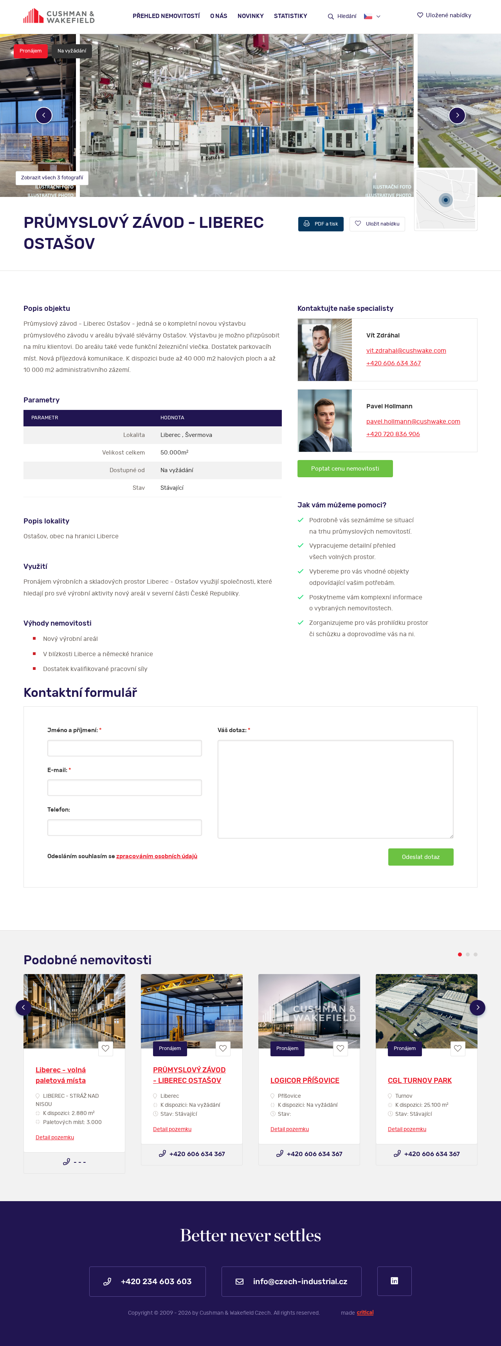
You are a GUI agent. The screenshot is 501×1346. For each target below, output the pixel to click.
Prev (43, 115)
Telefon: (58, 810)
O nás (218, 16)
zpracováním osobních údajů (156, 856)
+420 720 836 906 (393, 434)
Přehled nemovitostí (166, 16)
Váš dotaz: (234, 730)
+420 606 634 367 (393, 363)
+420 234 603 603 (155, 1282)
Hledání (346, 16)
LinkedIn (394, 1281)
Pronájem (31, 51)
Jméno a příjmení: (74, 730)
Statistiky (290, 16)
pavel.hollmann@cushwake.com (413, 422)
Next (457, 115)
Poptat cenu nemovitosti (345, 469)
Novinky (251, 16)
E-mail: (59, 770)
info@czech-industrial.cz (299, 1282)
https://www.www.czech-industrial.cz (59, 15)
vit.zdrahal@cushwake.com (406, 351)
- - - (79, 1162)
